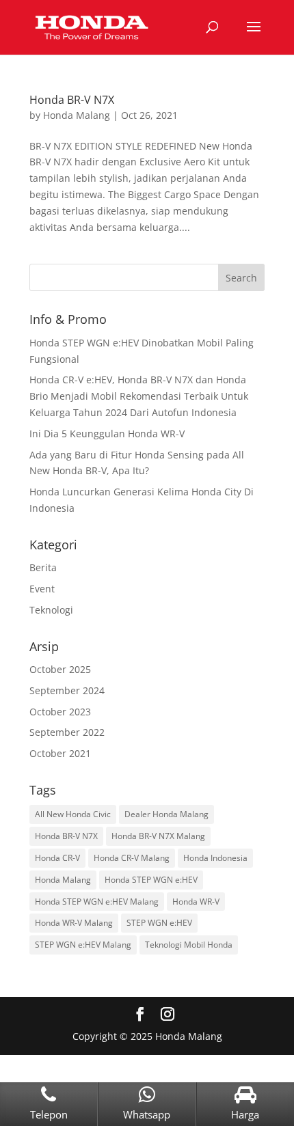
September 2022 (67, 732)
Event (42, 588)
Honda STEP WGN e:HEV (151, 879)
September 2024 (67, 690)
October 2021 (60, 753)
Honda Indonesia (215, 858)
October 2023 (60, 711)
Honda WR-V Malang (74, 923)
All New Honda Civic (73, 814)
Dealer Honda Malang (166, 814)
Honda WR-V (195, 901)
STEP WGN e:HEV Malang (83, 944)
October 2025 (60, 669)
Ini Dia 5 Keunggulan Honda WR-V (107, 433)
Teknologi (51, 609)
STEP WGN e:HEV (159, 923)
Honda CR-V (57, 858)
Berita (43, 567)
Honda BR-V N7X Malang (158, 836)
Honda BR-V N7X (71, 99)
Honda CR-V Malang (132, 858)
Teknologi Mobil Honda (188, 944)
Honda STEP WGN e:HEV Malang (97, 901)
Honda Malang (76, 115)
